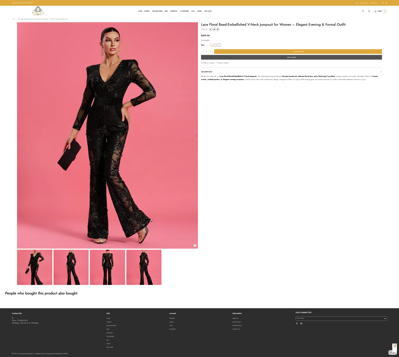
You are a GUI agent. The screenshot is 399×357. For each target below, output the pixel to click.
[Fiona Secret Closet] (38, 11)
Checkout (173, 329)
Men (166, 11)
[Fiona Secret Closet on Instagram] (301, 323)
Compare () (364, 3)
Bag (192, 11)
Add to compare (209, 63)
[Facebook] (383, 2)
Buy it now (291, 57)
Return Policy (237, 322)
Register (172, 318)
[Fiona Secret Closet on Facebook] (297, 323)
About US (235, 318)
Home (140, 11)
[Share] (210, 29)
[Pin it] (217, 29)
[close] (32, 352)
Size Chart (208, 11)
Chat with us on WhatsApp (29, 323)
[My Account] (369, 11)
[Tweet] (214, 29)
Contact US (236, 329)
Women (146, 11)
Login (171, 322)
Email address (300, 318)
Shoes (199, 11)
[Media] (194, 245)
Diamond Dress (157, 11)
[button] (18, 135)
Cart (171, 326)
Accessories (184, 11)
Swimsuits (173, 11)
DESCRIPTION (206, 72)
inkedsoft (65, 354)
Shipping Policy (237, 326)
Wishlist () (373, 3)
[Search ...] (363, 11)
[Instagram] (386, 2)
